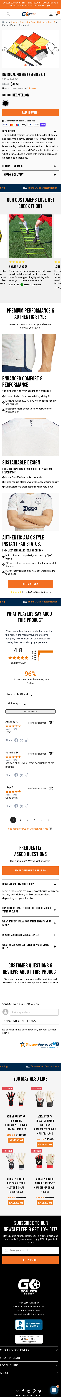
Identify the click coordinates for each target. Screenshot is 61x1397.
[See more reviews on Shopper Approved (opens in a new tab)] (26, 740)
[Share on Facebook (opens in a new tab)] (16, 740)
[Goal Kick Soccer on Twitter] (40, 1391)
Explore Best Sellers (30, 870)
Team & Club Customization (25, 187)
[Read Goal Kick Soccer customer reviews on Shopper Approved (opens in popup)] (29, 1339)
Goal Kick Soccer (32, 1395)
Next (56, 49)
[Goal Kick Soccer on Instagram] (28, 1391)
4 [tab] (36, 65)
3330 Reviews (20, 663)
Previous (4, 49)
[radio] (44, 651)
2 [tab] (29, 65)
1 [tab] (25, 65)
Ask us (32, 88)
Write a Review (30, 712)
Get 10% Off (30, 1260)
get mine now (31, 584)
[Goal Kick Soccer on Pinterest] (34, 1391)
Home (5, 22)
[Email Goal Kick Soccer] (17, 1391)
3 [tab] (32, 65)
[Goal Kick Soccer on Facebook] (23, 1391)
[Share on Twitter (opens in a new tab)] (21, 740)
